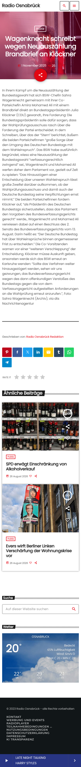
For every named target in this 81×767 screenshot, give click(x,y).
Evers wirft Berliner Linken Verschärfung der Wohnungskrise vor (39, 551)
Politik (40, 29)
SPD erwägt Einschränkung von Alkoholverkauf (36, 466)
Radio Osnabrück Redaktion (45, 337)
